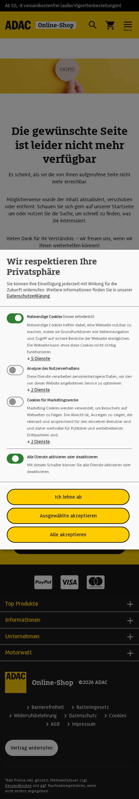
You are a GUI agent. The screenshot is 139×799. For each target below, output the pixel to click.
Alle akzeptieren (68, 535)
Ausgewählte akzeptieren (68, 516)
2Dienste (38, 390)
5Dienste (38, 358)
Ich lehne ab (68, 497)
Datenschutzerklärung (28, 296)
